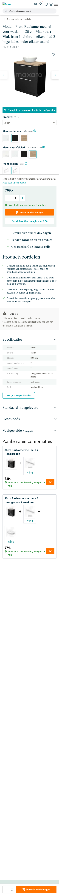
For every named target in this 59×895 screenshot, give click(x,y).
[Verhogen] (22, 198)
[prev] (4, 75)
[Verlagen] (8, 198)
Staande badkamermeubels (19, 19)
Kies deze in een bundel (14, 182)
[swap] (53, 54)
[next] (55, 75)
